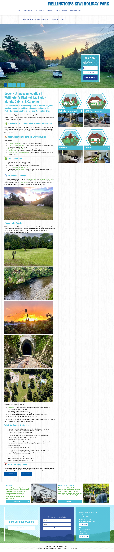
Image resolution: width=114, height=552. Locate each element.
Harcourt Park (20, 169)
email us (84, 524)
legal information (58, 547)
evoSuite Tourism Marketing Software (49, 548)
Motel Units (22, 149)
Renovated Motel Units (15, 143)
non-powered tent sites (46, 179)
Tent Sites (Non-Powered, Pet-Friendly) (19, 152)
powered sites (32, 179)
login (66, 547)
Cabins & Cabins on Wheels (16, 145)
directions (85, 536)
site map (49, 547)
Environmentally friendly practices (18, 167)
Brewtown (11, 407)
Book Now (26, 474)
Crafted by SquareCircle (70, 548)
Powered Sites (12, 151)
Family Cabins (12, 149)
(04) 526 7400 (91, 521)
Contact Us (11, 474)
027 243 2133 (87, 519)
